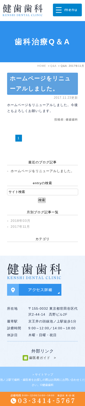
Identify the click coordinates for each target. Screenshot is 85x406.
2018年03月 (20, 221)
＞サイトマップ (42, 374)
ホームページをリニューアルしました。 (42, 171)
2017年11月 (20, 226)
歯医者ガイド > (42, 358)
